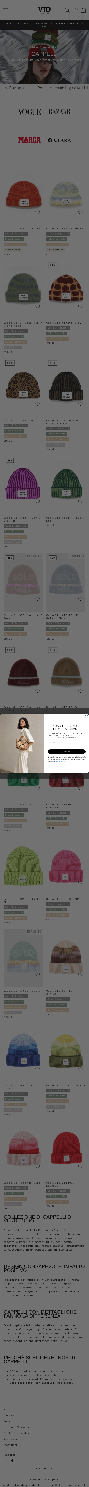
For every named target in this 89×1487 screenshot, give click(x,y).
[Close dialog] (86, 716)
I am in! (67, 752)
